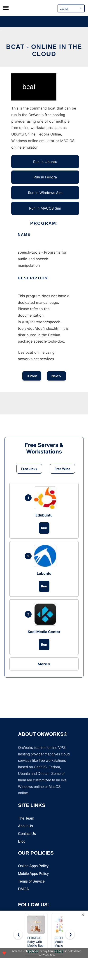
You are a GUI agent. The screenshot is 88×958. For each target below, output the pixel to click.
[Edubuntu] (46, 497)
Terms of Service (31, 881)
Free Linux (29, 469)
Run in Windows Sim (45, 192)
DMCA (23, 889)
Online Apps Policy (33, 866)
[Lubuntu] (46, 556)
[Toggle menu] (5, 8)
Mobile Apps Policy (33, 874)
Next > (56, 376)
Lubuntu (44, 573)
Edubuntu (44, 515)
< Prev (32, 376)
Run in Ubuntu (45, 161)
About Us (25, 826)
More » (44, 664)
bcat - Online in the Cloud (44, 50)
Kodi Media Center (44, 631)
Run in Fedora (45, 177)
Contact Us (27, 834)
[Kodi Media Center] (46, 614)
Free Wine (62, 469)
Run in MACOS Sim (45, 208)
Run (44, 528)
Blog (21, 841)
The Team (26, 818)
